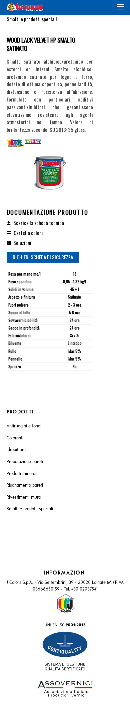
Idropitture (16, 450)
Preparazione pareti (25, 462)
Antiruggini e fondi (24, 426)
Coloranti (15, 438)
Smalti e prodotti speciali (32, 19)
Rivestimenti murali (25, 497)
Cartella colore (29, 232)
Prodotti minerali (22, 474)
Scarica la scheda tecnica (38, 222)
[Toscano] (25, 9)
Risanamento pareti (25, 485)
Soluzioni (22, 242)
